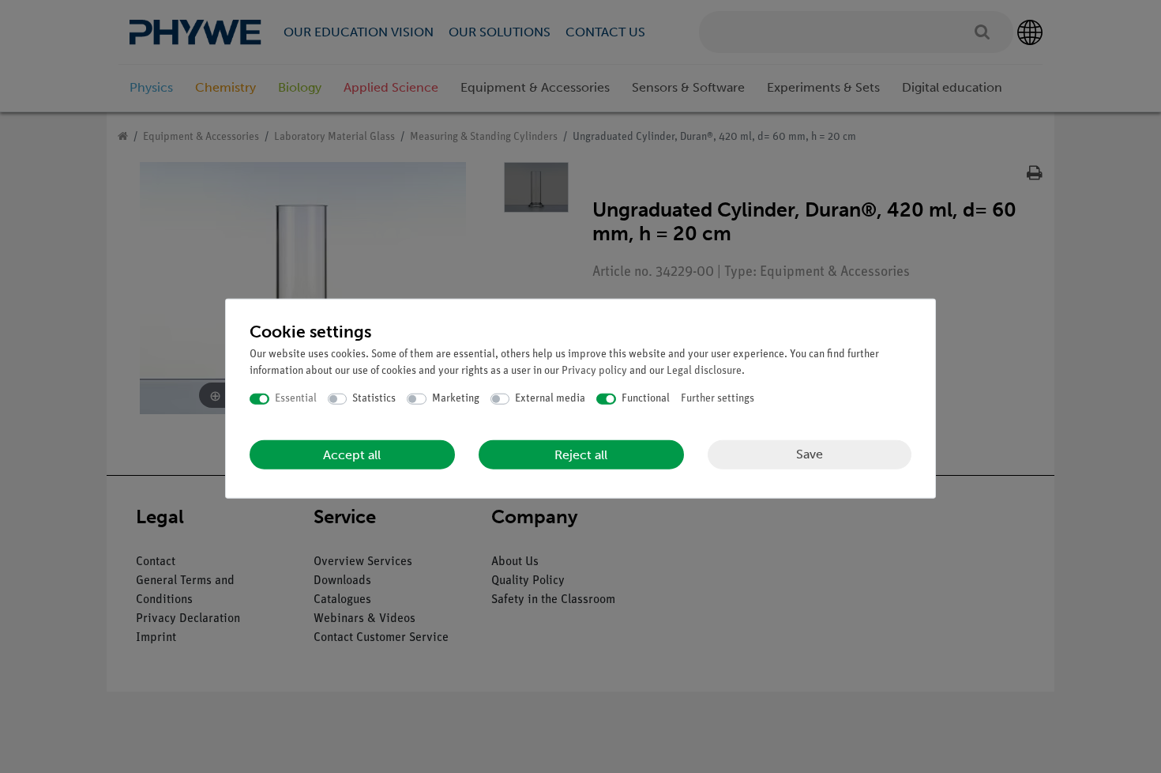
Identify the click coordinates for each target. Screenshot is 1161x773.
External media (550, 399)
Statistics (374, 399)
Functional (646, 399)
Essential (296, 399)
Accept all (352, 454)
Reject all (580, 454)
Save (809, 454)
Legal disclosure (704, 371)
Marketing (455, 399)
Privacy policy (594, 371)
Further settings (717, 399)
